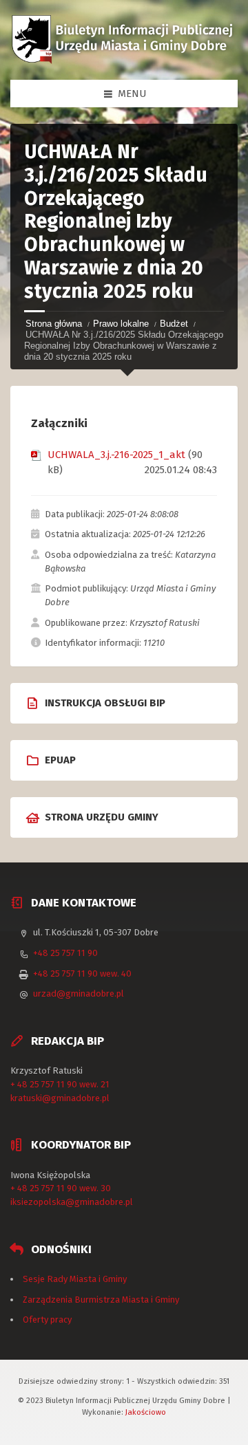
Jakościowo (145, 1412)
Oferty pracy (47, 1319)
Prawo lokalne (121, 323)
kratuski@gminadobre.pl (60, 1098)
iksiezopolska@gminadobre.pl (71, 1202)
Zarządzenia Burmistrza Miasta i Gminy (101, 1299)
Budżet (174, 323)
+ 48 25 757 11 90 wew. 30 (60, 1188)
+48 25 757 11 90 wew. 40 (82, 973)
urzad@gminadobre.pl (78, 993)
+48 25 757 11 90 (65, 953)
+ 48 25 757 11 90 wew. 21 (60, 1084)
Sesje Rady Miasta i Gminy (75, 1279)
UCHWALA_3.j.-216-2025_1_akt (116, 454)
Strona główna (53, 323)
